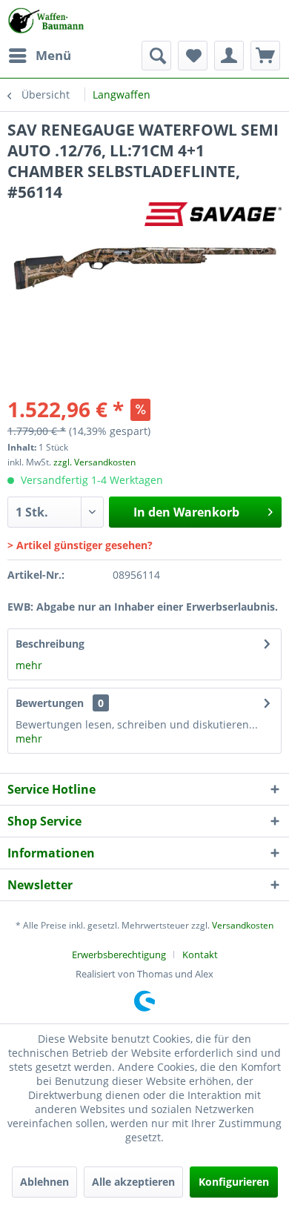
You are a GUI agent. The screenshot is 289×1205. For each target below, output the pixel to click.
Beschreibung (50, 644)
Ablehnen (44, 1182)
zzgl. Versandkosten (94, 462)
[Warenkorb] (265, 55)
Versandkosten (242, 925)
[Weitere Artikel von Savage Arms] (213, 215)
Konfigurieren (234, 1182)
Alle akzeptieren (133, 1182)
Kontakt (200, 954)
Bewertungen (50, 703)
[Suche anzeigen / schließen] (156, 55)
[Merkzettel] (192, 55)
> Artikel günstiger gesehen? (80, 545)
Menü (53, 55)
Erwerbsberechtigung (119, 954)
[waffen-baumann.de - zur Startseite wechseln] (47, 20)
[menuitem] (39, 55)
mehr (29, 665)
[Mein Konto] (229, 55)
